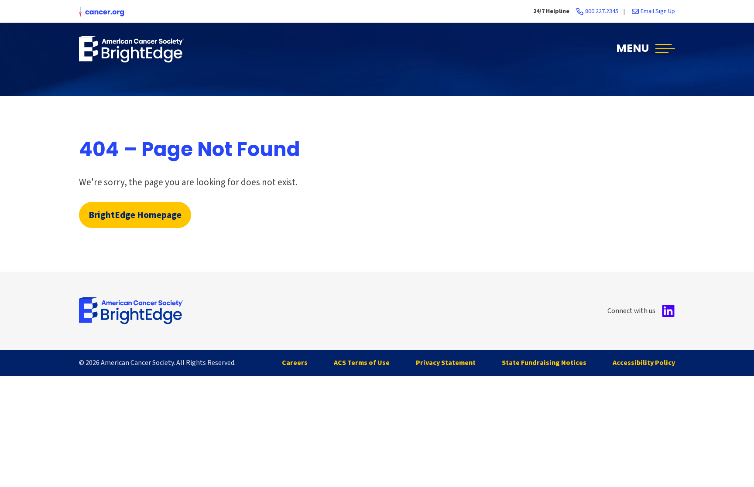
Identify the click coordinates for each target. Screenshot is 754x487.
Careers (295, 363)
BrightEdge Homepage (135, 214)
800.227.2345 (601, 11)
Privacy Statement (446, 363)
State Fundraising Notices (544, 363)
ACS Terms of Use (362, 363)
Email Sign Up (658, 11)
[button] (645, 49)
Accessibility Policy (644, 363)
